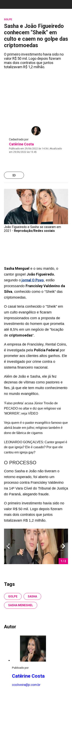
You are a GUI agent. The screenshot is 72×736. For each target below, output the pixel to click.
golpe (12, 596)
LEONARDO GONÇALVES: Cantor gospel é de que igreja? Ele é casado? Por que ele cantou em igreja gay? (35, 447)
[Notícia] (14, 175)
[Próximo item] (63, 546)
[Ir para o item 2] (6, 546)
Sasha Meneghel (20, 605)
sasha (32, 596)
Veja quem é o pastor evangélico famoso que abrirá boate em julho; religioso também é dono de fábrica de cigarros (36, 428)
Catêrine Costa (21, 144)
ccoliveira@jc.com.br (26, 685)
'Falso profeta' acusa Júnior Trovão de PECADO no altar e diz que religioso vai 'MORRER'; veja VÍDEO (32, 408)
